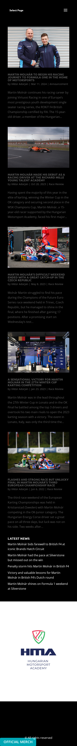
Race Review (56, 184)
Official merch (18, 741)
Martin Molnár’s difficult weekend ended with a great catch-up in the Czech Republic (36, 277)
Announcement (59, 84)
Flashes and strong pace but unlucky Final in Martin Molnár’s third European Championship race (38, 482)
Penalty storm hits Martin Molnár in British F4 (38, 566)
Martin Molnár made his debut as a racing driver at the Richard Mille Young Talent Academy (36, 177)
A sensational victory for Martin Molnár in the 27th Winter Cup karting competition (35, 382)
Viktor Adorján (19, 84)
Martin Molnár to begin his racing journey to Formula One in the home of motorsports (38, 77)
